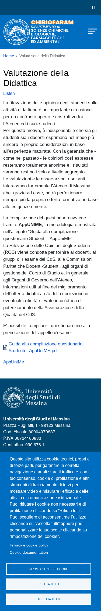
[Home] (16, 32)
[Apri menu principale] (90, 30)
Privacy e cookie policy (29, 545)
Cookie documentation (29, 553)
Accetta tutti (48, 599)
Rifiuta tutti (49, 584)
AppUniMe (13, 362)
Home (8, 56)
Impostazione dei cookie (49, 569)
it (94, 7)
